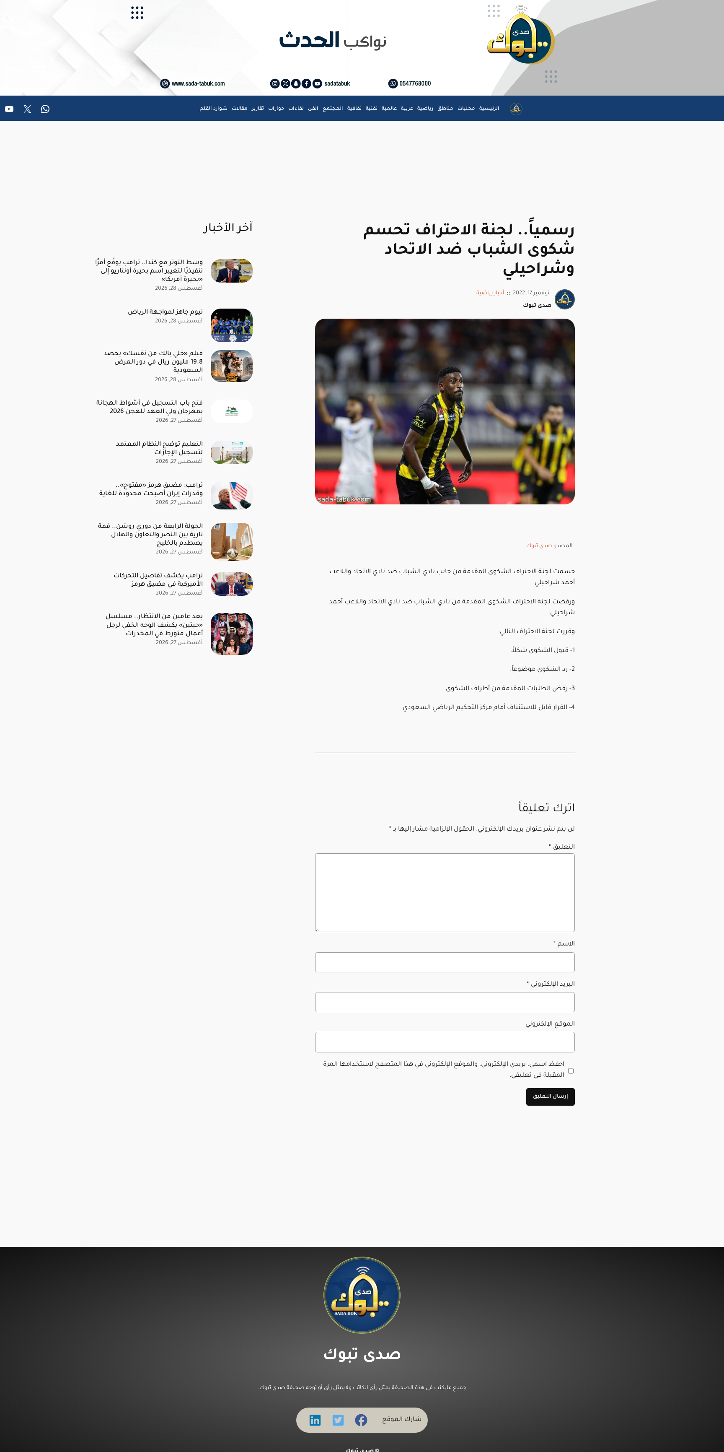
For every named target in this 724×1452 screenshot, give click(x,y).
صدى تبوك (539, 546)
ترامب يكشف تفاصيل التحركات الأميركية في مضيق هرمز (158, 580)
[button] (361, 1420)
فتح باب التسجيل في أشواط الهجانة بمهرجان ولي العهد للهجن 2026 (149, 408)
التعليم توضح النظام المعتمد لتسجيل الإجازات (159, 449)
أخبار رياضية (490, 293)
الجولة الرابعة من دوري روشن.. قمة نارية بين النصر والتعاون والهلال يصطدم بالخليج (150, 535)
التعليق (562, 847)
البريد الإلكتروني (551, 984)
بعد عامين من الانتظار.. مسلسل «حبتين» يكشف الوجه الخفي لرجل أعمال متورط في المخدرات (154, 625)
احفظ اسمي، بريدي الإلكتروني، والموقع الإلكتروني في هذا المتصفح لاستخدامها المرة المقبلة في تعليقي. (443, 1070)
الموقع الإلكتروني (550, 1024)
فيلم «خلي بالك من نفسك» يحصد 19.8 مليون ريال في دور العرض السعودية (153, 362)
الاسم (564, 944)
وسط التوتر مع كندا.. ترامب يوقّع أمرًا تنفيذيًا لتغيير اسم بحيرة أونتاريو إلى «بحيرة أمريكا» (149, 271)
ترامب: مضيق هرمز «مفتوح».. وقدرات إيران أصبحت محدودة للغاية (151, 490)
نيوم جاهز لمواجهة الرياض (165, 312)
